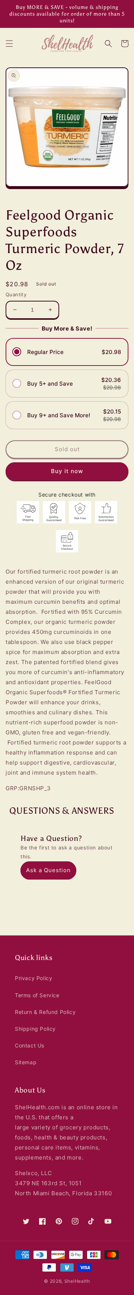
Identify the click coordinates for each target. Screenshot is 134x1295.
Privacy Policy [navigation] (33, 978)
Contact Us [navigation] (29, 1045)
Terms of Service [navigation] (37, 995)
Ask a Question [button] (48, 870)
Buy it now (67, 471)
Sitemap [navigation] (25, 1062)
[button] (9, 43)
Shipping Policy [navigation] (35, 1029)
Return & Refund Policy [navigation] (45, 1012)
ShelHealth (77, 1281)
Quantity (16, 294)
